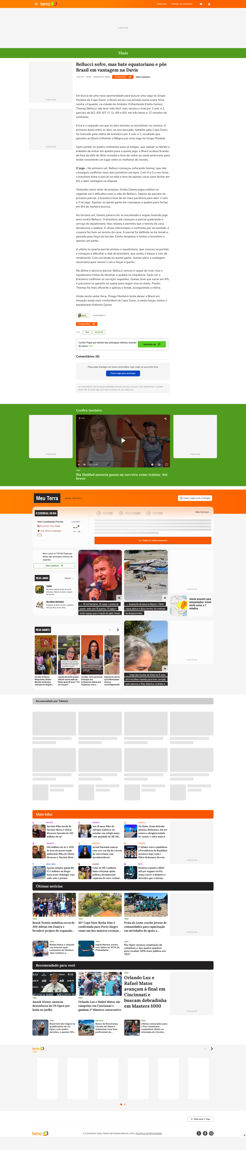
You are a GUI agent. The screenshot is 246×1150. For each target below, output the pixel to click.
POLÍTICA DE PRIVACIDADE (149, 1133)
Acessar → (69, 578)
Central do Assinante (181, 4)
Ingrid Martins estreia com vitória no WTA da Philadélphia (107, 947)
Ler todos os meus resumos (153, 540)
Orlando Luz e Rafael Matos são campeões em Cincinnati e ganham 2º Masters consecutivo (99, 1005)
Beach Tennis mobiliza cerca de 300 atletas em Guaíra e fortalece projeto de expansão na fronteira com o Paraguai (53, 927)
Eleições (141, 823)
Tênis (87, 332)
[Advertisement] (192, 949)
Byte (140, 864)
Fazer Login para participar (123, 373)
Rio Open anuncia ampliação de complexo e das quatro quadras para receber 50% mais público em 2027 (145, 949)
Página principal (49, 4)
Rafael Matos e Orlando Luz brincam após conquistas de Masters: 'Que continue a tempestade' (62, 948)
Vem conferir (52, 565)
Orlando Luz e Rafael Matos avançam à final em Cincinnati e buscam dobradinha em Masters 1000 (145, 992)
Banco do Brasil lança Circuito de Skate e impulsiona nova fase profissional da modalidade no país (106, 1028)
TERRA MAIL (162, 4)
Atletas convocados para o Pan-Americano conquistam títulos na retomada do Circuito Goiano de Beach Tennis (154, 1028)
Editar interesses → (203, 511)
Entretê (49, 823)
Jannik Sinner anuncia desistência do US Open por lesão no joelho (51, 1005)
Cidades (95, 864)
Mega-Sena (51, 864)
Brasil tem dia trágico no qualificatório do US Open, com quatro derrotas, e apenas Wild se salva (62, 1028)
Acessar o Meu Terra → (74, 498)
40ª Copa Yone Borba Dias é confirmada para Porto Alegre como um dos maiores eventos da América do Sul (98, 927)
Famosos (50, 843)
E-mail (201, 4)
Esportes (99, 332)
